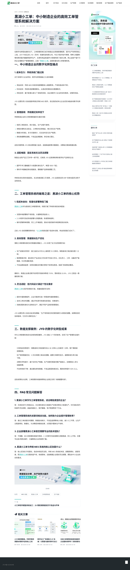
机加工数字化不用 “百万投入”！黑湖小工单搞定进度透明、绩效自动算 (102, 107)
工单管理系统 (46, 494)
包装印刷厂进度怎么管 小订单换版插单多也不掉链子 (102, 148)
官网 (38, 3)
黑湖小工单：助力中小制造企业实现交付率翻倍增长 (102, 114)
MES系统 (64, 3)
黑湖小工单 (44, 61)
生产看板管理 (109, 3)
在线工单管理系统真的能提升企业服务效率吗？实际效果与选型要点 (70, 540)
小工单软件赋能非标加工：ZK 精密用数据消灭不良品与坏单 (37, 505)
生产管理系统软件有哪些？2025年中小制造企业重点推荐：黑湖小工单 (102, 100)
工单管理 (82, 3)
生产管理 (73, 3)
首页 (47, 3)
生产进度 (56, 494)
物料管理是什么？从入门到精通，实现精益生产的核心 (102, 79)
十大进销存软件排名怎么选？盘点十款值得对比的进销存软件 (102, 93)
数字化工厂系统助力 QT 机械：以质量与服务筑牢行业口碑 (47, 540)
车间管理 (90, 3)
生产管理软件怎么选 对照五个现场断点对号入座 (102, 141)
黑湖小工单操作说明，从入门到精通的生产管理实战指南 (102, 86)
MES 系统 (24, 494)
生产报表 (119, 3)
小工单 (39, 231)
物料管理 (99, 3)
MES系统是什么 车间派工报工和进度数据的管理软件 (102, 162)
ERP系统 (56, 3)
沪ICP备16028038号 (8, 565)
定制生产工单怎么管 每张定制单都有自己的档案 (102, 169)
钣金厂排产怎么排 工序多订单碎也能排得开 (102, 134)
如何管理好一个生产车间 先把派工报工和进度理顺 (102, 155)
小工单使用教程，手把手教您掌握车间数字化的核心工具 (24, 540)
